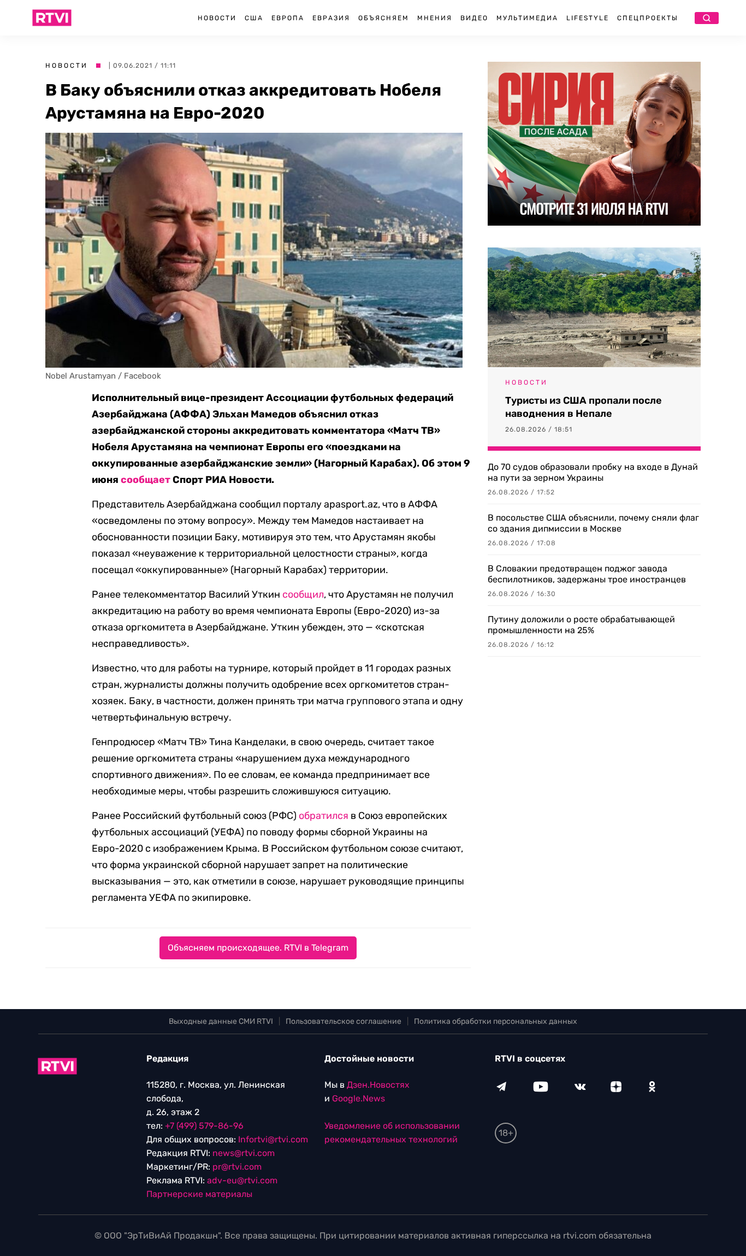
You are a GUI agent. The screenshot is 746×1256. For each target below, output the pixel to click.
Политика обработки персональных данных (495, 1021)
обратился (323, 816)
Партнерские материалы (199, 1194)
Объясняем (383, 18)
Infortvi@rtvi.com (273, 1139)
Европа (287, 18)
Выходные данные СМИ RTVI (221, 1021)
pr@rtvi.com (237, 1166)
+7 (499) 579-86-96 (204, 1126)
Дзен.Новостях (378, 1085)
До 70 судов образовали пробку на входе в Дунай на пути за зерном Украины (593, 472)
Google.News (358, 1098)
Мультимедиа (527, 18)
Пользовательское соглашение (343, 1021)
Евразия (331, 18)
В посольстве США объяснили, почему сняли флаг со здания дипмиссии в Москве (593, 523)
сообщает (145, 480)
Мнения (434, 18)
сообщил (303, 594)
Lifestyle (587, 18)
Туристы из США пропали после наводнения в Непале (583, 407)
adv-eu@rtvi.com (242, 1180)
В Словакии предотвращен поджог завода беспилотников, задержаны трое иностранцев (587, 574)
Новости (217, 18)
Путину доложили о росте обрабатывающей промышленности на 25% (581, 624)
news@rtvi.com (243, 1153)
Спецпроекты (647, 18)
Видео (474, 18)
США (254, 18)
